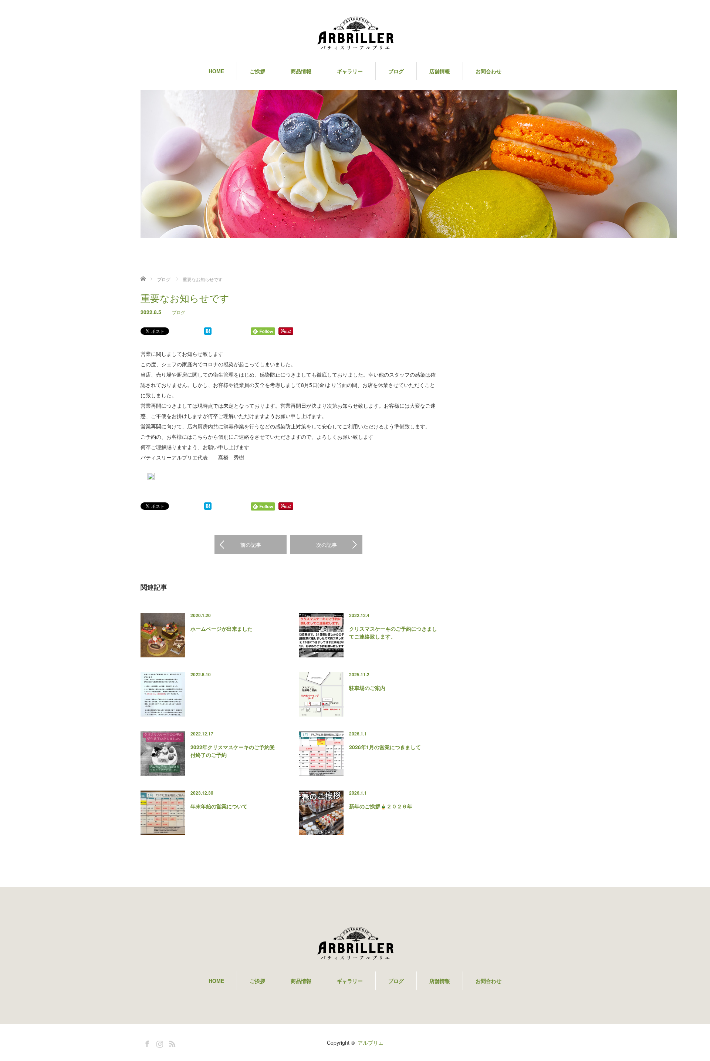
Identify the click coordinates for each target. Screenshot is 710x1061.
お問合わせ (488, 71)
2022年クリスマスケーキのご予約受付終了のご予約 (232, 750)
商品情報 (301, 71)
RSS (171, 1042)
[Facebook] (146, 1042)
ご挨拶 (257, 71)
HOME (216, 71)
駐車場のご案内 (367, 687)
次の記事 (326, 544)
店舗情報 (439, 71)
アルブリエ (370, 1042)
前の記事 (250, 544)
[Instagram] (158, 1042)
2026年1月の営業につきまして (385, 747)
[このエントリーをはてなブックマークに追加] (208, 332)
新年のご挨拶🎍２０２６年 (380, 806)
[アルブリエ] (355, 35)
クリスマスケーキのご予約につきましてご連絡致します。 (393, 632)
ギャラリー (350, 71)
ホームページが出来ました (221, 628)
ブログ (178, 312)
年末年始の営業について (218, 806)
